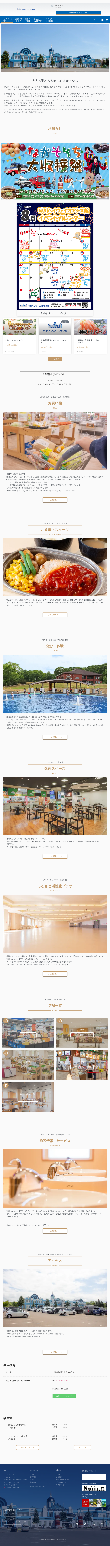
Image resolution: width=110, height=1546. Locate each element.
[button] (55, 359)
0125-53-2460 (62, 1380)
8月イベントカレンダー (55, 313)
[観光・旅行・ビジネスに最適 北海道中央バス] (94, 1479)
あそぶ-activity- (38, 20)
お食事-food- (28, 20)
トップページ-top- (7, 20)
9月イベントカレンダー (14, 340)
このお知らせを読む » (11, 345)
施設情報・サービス (55, 1141)
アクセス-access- (50, 20)
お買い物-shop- (18, 20)
